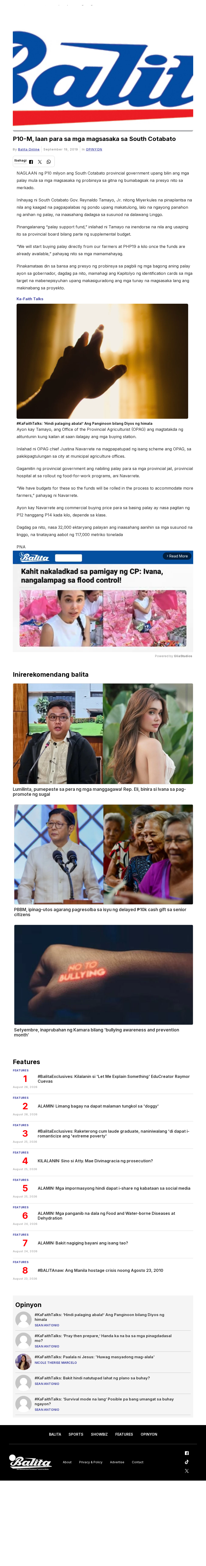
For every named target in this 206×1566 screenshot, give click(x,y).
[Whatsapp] (49, 162)
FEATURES (124, 1434)
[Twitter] (40, 162)
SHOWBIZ (99, 1434)
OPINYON (94, 149)
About (67, 1462)
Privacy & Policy (90, 1462)
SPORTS (76, 1434)
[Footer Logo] (30, 1462)
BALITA (55, 1434)
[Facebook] (31, 162)
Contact (137, 1462)
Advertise (117, 1462)
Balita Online (29, 149)
